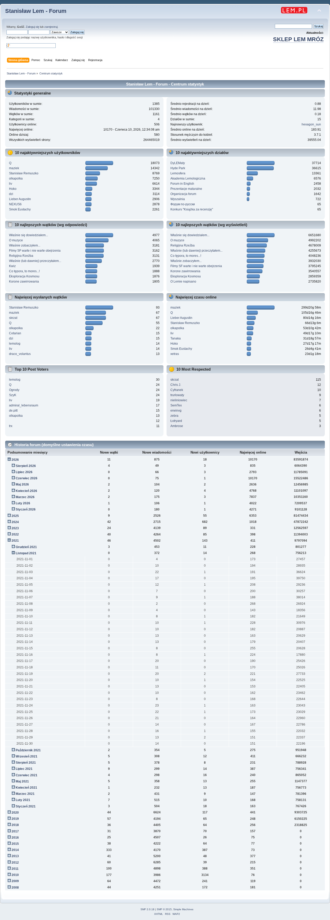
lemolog (14, 343)
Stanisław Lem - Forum (36, 11)
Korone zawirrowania (24, 281)
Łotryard (176, 421)
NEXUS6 (15, 204)
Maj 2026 (22, 484)
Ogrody (14, 390)
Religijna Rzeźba (21, 256)
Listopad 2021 (26, 553)
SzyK (12, 395)
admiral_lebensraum (23, 405)
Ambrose (176, 426)
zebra (174, 416)
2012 (15, 862)
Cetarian (15, 333)
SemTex (176, 405)
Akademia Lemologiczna (187, 178)
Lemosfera (177, 173)
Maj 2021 (22, 781)
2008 (15, 887)
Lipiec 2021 (24, 769)
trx (10, 426)
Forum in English (182, 183)
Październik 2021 (28, 750)
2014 (15, 850)
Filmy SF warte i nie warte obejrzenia (35, 250)
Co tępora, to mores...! (24, 271)
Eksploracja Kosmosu (24, 276)
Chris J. (175, 385)
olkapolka (16, 178)
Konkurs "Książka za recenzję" (191, 209)
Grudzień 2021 (26, 547)
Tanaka (175, 338)
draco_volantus (20, 354)
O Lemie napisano (183, 281)
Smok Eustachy (20, 209)
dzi (11, 194)
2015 (15, 844)
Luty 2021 (23, 800)
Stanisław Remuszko (23, 173)
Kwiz (12, 266)
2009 (15, 881)
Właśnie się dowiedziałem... (28, 235)
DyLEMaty (177, 163)
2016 (15, 837)
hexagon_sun (311, 124)
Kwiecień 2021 (26, 787)
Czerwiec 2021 (26, 775)
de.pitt (13, 410)
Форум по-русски (182, 204)
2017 (15, 831)
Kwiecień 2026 (26, 491)
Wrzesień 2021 (26, 756)
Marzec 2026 (25, 497)
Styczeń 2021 (26, 806)
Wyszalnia (177, 199)
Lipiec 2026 (24, 472)
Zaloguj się (32, 26)
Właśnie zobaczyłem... (24, 245)
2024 (15, 522)
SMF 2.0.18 (147, 909)
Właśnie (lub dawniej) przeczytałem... (35, 261)
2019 (15, 819)
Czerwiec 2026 (26, 478)
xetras (174, 354)
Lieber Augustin (20, 199)
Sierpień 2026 (26, 466)
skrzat (13, 318)
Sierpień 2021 (26, 762)
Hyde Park (177, 168)
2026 (15, 460)
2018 (15, 825)
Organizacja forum (183, 194)
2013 (15, 856)
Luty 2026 (23, 503)
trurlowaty (177, 395)
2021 (15, 540)
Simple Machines (183, 909)
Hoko (12, 189)
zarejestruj (50, 26)
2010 (15, 875)
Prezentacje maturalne (186, 189)
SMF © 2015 (164, 909)
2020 (15, 812)
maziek (14, 168)
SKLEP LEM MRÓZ (298, 39)
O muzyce (16, 240)
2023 (15, 528)
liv (10, 183)
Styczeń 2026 (26, 509)
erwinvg (176, 410)
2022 (15, 534)
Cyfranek (176, 390)
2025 (15, 516)
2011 (15, 869)
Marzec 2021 (25, 794)
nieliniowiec (178, 400)
